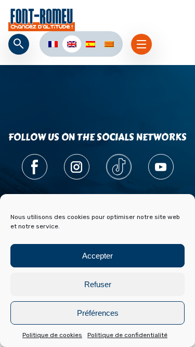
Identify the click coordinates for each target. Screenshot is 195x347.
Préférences (98, 313)
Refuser (97, 284)
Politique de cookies (52, 335)
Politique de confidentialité (127, 335)
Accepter (97, 255)
